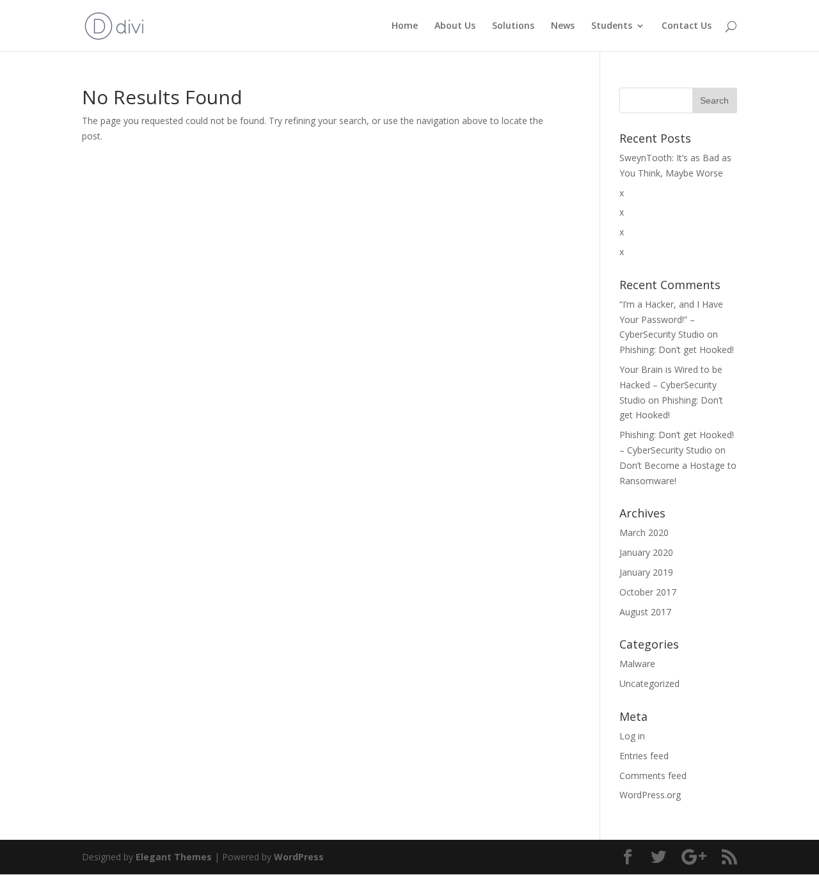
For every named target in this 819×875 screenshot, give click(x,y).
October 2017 (647, 592)
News (563, 26)
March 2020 (644, 532)
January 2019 (646, 572)
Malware (637, 664)
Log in (632, 736)
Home (405, 26)
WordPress (299, 857)
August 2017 (645, 612)
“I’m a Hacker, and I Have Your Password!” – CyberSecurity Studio (671, 319)
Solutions (513, 26)
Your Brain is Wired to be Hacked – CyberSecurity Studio (670, 384)
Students (611, 26)
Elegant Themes (174, 857)
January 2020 (646, 552)
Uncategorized (649, 683)
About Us (454, 26)
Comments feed (653, 775)
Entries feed (644, 756)
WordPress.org (650, 795)
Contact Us (687, 26)
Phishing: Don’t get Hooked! (676, 349)
